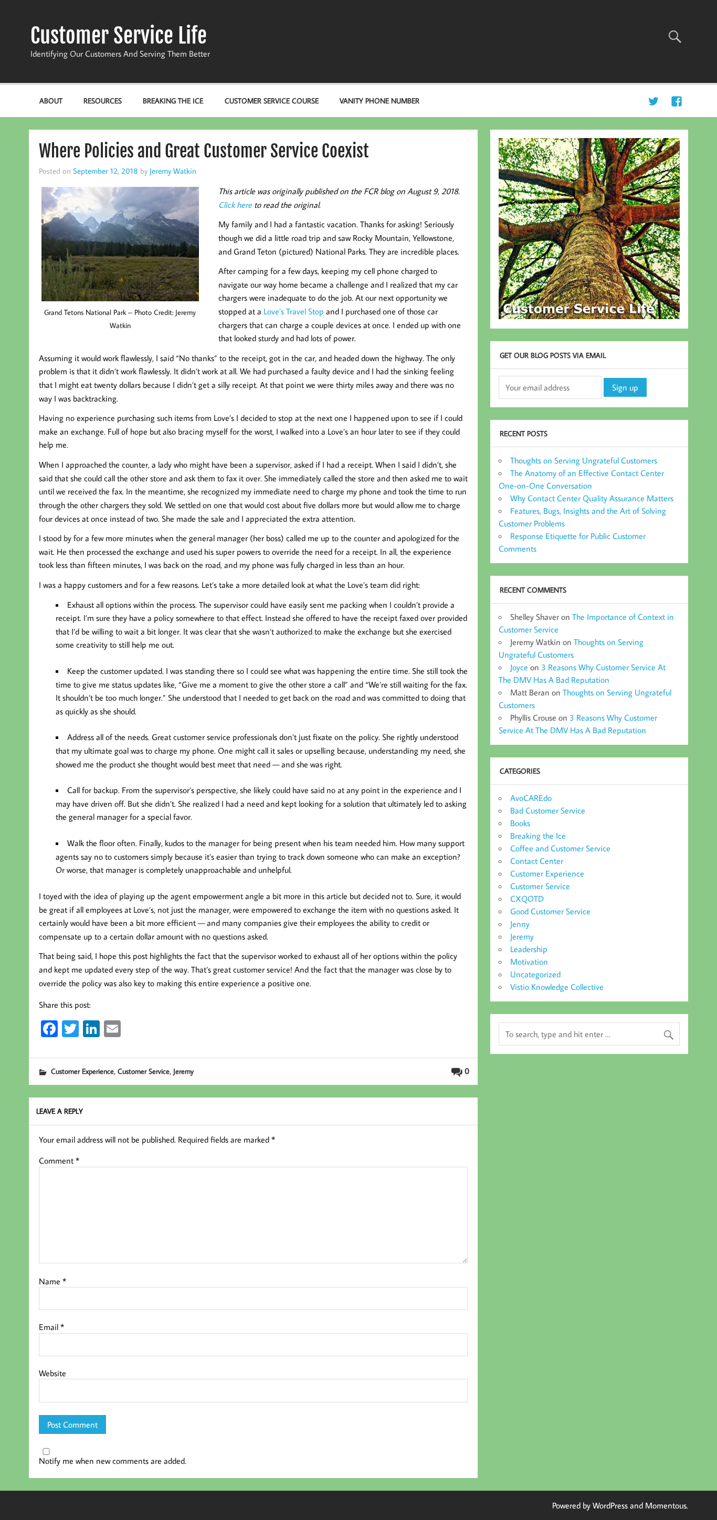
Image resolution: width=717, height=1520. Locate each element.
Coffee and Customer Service (560, 848)
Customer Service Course (272, 100)
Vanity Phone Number (379, 100)
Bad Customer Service (547, 810)
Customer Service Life (118, 36)
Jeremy (183, 1071)
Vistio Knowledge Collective (557, 986)
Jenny (520, 924)
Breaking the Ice (173, 100)
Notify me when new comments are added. (112, 1460)
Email (51, 1327)
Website (52, 1373)
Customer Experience (82, 1071)
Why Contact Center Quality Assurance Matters (591, 498)
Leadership (528, 949)
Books (520, 823)
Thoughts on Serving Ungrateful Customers (583, 460)
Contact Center (536, 861)
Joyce (519, 667)
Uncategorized (535, 974)
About (50, 100)
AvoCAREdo (531, 798)
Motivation (529, 961)
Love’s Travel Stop (293, 311)
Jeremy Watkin (173, 170)
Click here (235, 204)
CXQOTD (527, 898)
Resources (102, 100)
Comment (59, 1160)
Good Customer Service (550, 911)
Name (52, 1281)
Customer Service (144, 1071)
